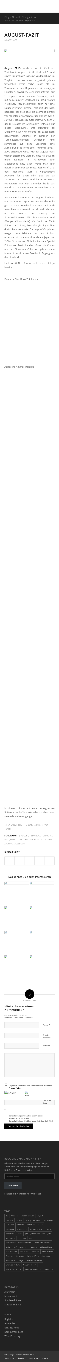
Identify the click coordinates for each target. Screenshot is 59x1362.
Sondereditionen (13, 1300)
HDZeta (48, 1229)
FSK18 (40, 1224)
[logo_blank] (24, 6)
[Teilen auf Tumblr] (39, 860)
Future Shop (22, 1229)
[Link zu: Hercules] (42, 967)
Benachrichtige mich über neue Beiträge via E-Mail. (31, 1121)
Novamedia (40, 839)
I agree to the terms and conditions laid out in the (30, 1086)
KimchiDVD (10, 1238)
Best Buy (9, 1220)
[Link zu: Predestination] (16, 943)
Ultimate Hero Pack (34, 1260)
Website (46, 1045)
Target (20, 1260)
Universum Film (29, 1265)
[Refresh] (27, 1095)
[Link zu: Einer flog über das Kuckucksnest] (16, 918)
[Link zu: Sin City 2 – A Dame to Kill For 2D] (42, 943)
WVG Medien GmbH (33, 1269)
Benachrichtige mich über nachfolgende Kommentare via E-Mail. (26, 1117)
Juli (26, 1233)
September (20, 1256)
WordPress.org (12, 1336)
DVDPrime (10, 1224)
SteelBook (19, 843)
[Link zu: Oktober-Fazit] (16, 894)
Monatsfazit (10, 40)
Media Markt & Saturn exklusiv (18, 1242)
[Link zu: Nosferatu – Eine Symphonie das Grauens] (42, 894)
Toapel (7, 829)
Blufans (19, 1220)
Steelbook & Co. (13, 1304)
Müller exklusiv (46, 1247)
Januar (19, 1233)
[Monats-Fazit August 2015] (29, 56)
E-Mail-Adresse (47, 1036)
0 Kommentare (33, 825)
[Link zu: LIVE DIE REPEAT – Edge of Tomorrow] (16, 967)
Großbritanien (36, 1229)
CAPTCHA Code (47, 1101)
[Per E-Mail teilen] (49, 860)
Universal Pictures (13, 1265)
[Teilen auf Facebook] (9, 860)
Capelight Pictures (32, 1220)
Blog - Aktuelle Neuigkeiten (20, 17)
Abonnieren (12, 1185)
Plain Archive (47, 1251)
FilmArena (35, 835)
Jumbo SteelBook (38, 1233)
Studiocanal (10, 1260)
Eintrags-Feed (11, 1327)
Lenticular (22, 1238)
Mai (30, 1238)
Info (6, 839)
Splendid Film (33, 1256)
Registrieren (10, 1319)
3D (7, 1216)
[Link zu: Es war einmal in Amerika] (42, 918)
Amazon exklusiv (27, 1216)
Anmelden (10, 1323)
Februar (20, 1224)
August (24, 835)
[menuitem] (9, 1358)
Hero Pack (10, 1233)
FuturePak (47, 835)
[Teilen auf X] (19, 860)
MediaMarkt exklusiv (21, 839)
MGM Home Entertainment (17, 1247)
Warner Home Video (14, 1269)
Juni (49, 1233)
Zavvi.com (48, 1269)
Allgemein (9, 1291)
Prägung (9, 1256)
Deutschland (48, 1220)
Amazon (14, 1216)
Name (46, 1024)
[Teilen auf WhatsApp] (29, 860)
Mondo (34, 1247)
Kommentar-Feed (13, 1331)
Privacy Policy (15, 1088)
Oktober (35, 1251)
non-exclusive (11, 1251)
